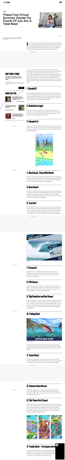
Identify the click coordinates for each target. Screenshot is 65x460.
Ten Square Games (30, 341)
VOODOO (36, 166)
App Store (40, 99)
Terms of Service (21, 83)
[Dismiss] (63, 444)
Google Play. (47, 99)
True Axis (28, 261)
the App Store (42, 412)
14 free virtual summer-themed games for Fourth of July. (46, 49)
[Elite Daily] (6, 2)
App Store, (44, 389)
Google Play (45, 114)
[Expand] (56, 444)
